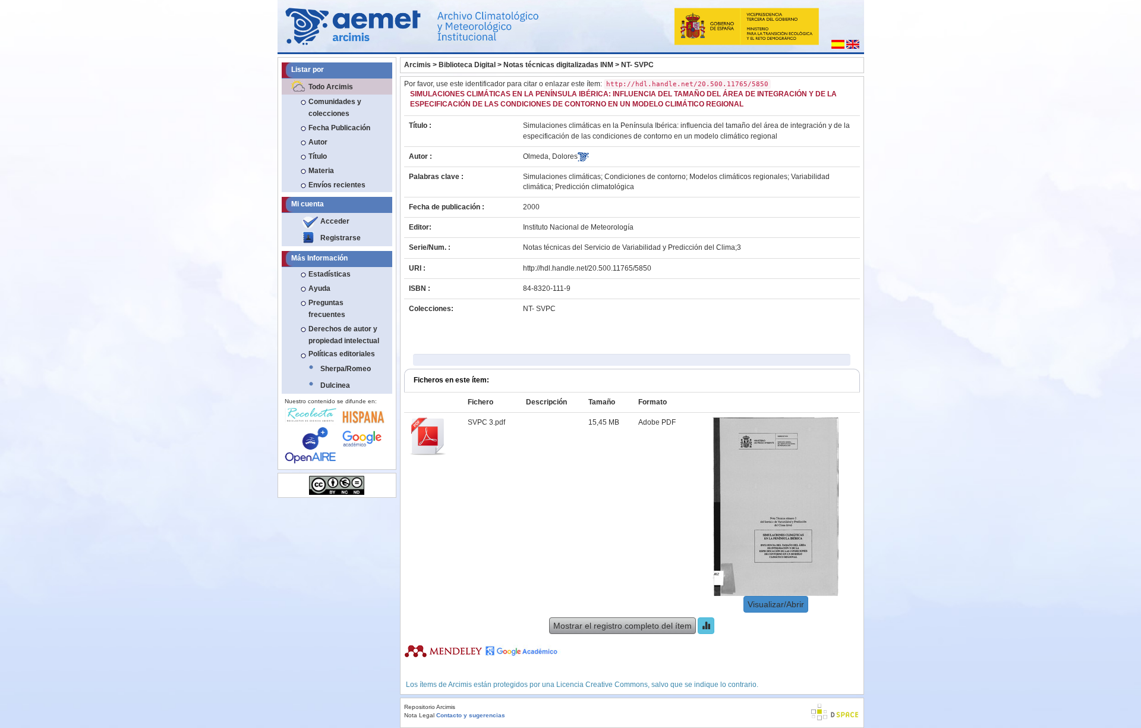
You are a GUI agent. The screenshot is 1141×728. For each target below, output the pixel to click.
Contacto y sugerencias (470, 715)
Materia (321, 171)
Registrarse (340, 238)
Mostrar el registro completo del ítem (622, 625)
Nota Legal (419, 715)
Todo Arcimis (330, 87)
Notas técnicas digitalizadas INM (558, 65)
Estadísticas (329, 274)
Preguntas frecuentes (326, 309)
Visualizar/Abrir (776, 604)
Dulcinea (335, 385)
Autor (317, 142)
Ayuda (319, 288)
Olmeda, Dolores (550, 156)
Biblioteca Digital (467, 65)
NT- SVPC (637, 65)
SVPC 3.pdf (486, 422)
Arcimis (417, 65)
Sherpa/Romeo (345, 369)
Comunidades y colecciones (334, 108)
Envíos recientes (336, 185)
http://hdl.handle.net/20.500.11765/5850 (587, 268)
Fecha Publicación (339, 128)
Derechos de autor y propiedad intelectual (343, 335)
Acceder (334, 221)
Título (317, 156)
